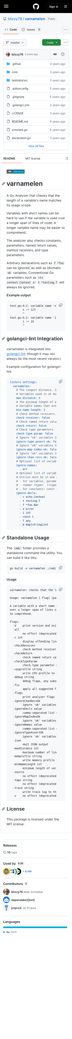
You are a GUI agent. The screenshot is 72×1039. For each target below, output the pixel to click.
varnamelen (35, 19)
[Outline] (66, 158)
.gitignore (18, 96)
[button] (61, 305)
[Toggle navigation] (6, 6)
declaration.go (21, 138)
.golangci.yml (20, 105)
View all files (36, 146)
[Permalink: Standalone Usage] (4, 537)
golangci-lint (16, 354)
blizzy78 (15, 19)
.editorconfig (20, 88)
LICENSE (17, 113)
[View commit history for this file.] (62, 54)
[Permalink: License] (4, 809)
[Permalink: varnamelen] (4, 183)
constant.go (19, 129)
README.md (20, 121)
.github (16, 63)
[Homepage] (36, 6)
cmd (15, 72)
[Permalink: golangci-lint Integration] (4, 338)
